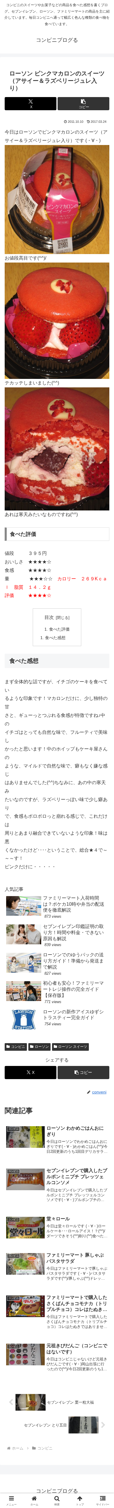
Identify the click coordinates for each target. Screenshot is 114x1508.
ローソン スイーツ (72, 1047)
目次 (49, 617)
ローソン (42, 1047)
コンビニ (18, 1047)
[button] (83, 103)
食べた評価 (59, 629)
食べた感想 (55, 637)
